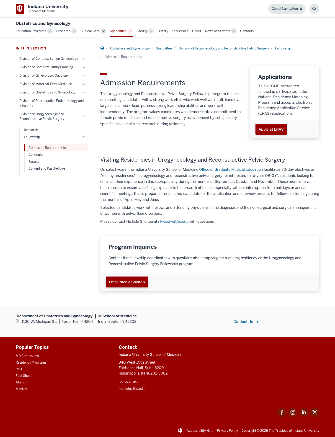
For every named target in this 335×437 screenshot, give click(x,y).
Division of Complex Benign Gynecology (48, 59)
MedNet (21, 389)
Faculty (142, 31)
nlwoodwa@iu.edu (173, 221)
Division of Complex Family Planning (46, 67)
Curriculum (37, 155)
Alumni (21, 382)
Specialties (118, 31)
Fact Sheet (24, 376)
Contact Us (243, 321)
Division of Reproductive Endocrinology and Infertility (51, 103)
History (162, 31)
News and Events (217, 31)
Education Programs (31, 31)
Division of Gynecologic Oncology (44, 75)
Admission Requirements (47, 148)
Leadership (180, 31)
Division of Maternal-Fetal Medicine (45, 84)
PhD (19, 369)
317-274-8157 (129, 382)
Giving (196, 31)
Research (63, 31)
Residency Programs (31, 362)
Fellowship (283, 48)
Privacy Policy (227, 431)
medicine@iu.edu (131, 389)
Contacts (247, 31)
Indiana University (306, 431)
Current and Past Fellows (47, 168)
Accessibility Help (200, 431)
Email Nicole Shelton (127, 282)
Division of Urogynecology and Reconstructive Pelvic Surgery (224, 48)
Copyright (249, 431)
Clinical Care (90, 31)
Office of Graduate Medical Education (231, 169)
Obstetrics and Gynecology (43, 23)
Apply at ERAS (271, 129)
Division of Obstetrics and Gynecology (47, 92)
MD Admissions (27, 356)
